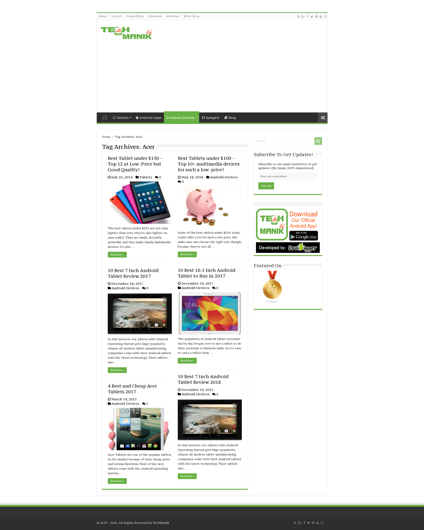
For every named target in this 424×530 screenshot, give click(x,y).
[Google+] (303, 16)
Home (104, 117)
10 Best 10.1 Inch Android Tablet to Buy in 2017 (206, 273)
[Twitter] (312, 16)
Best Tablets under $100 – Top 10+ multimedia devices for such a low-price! (209, 164)
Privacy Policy (135, 16)
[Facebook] (308, 16)
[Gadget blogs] (272, 287)
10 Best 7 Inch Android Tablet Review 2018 (203, 379)
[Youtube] (321, 16)
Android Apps (151, 118)
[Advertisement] (212, 75)
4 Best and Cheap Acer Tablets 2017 (132, 389)
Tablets (145, 177)
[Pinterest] (316, 16)
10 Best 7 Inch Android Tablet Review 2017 (133, 273)
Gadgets (213, 118)
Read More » (117, 254)
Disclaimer (155, 16)
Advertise (173, 16)
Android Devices (181, 118)
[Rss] (298, 16)
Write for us (191, 16)
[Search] (318, 141)
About (103, 16)
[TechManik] (126, 32)
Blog (232, 118)
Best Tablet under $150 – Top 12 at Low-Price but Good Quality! (135, 164)
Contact (117, 16)
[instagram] (325, 16)
